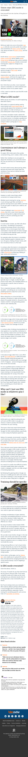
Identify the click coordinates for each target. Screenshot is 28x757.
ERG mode (14, 70)
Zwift (21, 58)
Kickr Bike (3, 444)
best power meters (6, 293)
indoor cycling (16, 48)
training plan (11, 62)
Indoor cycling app (6, 58)
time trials (17, 210)
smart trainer (12, 56)
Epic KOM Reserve (10, 356)
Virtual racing (4, 60)
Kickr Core (22, 442)
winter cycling (18, 50)
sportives (23, 200)
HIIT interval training (7, 322)
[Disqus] (14, 692)
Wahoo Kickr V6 (13, 442)
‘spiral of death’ (5, 77)
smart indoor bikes (17, 106)
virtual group (7, 252)
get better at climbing (13, 594)
